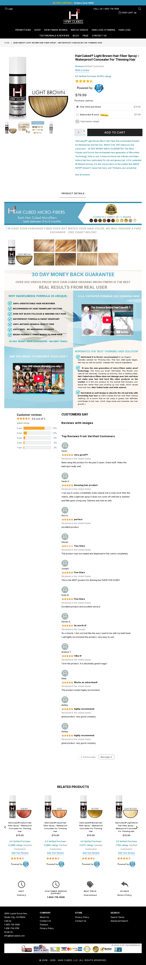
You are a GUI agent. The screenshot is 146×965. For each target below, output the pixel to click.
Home (7, 43)
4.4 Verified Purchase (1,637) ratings (90, 843)
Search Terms (117, 917)
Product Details (73, 193)
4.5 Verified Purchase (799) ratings (126, 843)
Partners (44, 924)
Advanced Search (119, 921)
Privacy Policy (47, 928)
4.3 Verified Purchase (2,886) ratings (55, 843)
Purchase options (83, 100)
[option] (10, 128)
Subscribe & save (94, 114)
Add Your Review (20, 853)
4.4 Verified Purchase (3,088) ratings (19, 843)
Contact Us (99, 35)
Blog (76, 35)
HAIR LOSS (124, 30)
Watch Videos (79, 30)
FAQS (85, 35)
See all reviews (82, 174)
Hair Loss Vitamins (103, 30)
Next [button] (136, 826)
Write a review (82, 70)
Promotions (23, 30)
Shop (37, 30)
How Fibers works (55, 30)
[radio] (77, 107)
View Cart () (129, 12)
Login (10, 8)
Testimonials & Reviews (54, 35)
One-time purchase (90, 106)
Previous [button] (5, 826)
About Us (44, 917)
